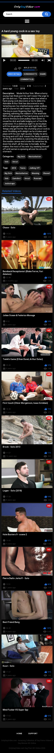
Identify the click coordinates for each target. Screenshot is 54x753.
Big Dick (21, 157)
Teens (23, 168)
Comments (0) (27, 79)
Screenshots (30, 74)
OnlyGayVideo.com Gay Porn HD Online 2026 (27, 748)
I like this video (15, 68)
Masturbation (35, 157)
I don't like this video (19, 68)
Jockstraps (10, 184)
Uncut (15, 162)
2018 (14, 168)
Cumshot (16, 178)
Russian (37, 178)
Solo (7, 162)
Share (43, 74)
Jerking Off (34, 168)
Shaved (46, 173)
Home (19, 733)
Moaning (35, 173)
